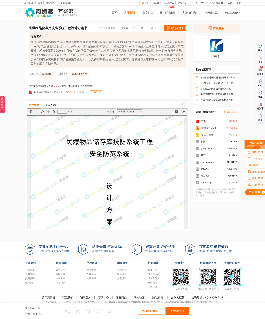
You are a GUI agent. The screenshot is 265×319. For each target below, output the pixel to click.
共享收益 (148, 12)
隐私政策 (157, 297)
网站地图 (139, 297)
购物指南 (61, 262)
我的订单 (157, 2)
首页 (114, 12)
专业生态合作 (232, 12)
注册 (230, 2)
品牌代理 (152, 282)
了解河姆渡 (66, 2)
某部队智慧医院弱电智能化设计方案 (217, 77)
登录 (238, 2)
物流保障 (91, 269)
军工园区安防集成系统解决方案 (215, 88)
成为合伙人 (154, 278)
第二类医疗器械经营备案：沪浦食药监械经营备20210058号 (134, 301)
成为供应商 (154, 274)
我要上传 (230, 111)
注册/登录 (30, 274)
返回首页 (28, 2)
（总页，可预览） (75, 92)
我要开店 (152, 269)
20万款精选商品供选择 (160, 248)
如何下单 (60, 269)
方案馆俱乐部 (190, 12)
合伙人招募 (177, 297)
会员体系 (30, 269)
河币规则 (60, 282)
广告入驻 (152, 287)
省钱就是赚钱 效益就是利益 (215, 248)
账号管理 (30, 282)
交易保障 (92, 262)
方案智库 (130, 12)
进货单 (145, 2)
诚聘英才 (85, 297)
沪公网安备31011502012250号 (60, 301)
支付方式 (60, 278)
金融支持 (122, 269)
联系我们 (67, 297)
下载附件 (96, 92)
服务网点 (121, 297)
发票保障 (91, 274)
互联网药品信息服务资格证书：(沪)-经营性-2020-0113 (192, 301)
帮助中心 (182, 2)
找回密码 (30, 278)
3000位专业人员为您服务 (54, 248)
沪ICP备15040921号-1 (90, 301)
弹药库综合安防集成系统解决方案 (216, 99)
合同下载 (60, 274)
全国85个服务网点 (107, 248)
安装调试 (122, 274)
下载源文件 (177, 311)
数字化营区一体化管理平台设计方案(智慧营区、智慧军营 (218, 83)
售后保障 (91, 278)
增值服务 (122, 262)
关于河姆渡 (48, 297)
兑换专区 (169, 2)
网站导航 (50, 2)
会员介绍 (30, 262)
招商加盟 (153, 262)
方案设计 (122, 278)
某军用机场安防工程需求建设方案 (216, 94)
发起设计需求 (150, 311)
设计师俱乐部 (167, 12)
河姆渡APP (181, 262)
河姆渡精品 (211, 12)
